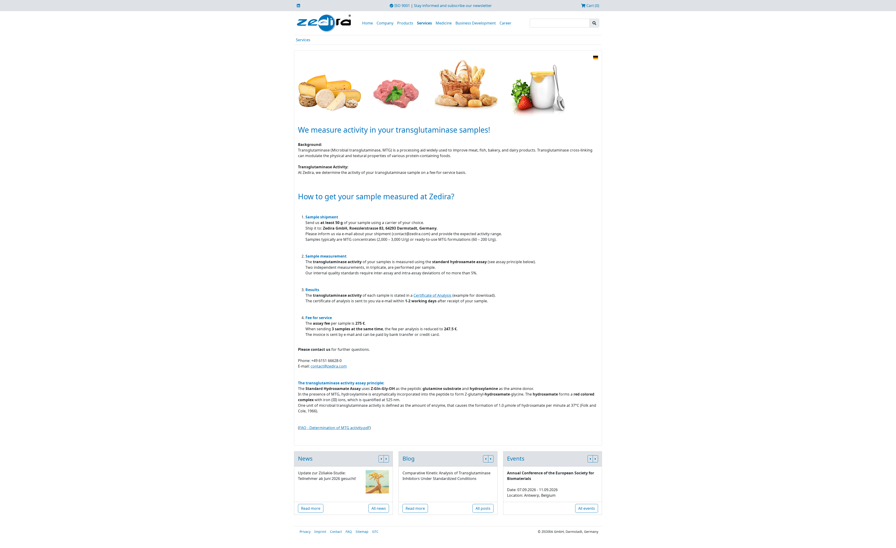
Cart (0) (592, 5)
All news (378, 508)
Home (367, 23)
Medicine (444, 23)
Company (385, 23)
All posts (483, 508)
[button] (381, 458)
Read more (310, 508)
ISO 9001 (401, 5)
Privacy (305, 531)
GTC (375, 531)
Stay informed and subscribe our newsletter (453, 5)
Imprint (320, 531)
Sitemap (362, 531)
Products (405, 23)
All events (586, 508)
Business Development (475, 23)
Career (505, 23)
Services (424, 23)
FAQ (349, 531)
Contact (336, 531)
